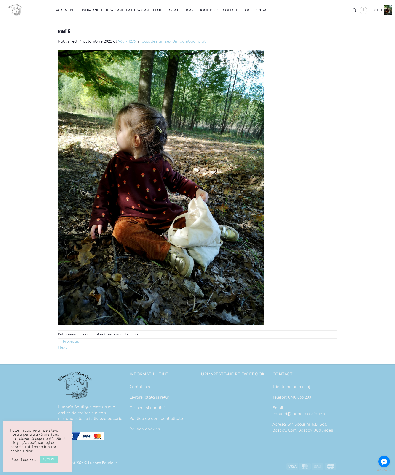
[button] (363, 10)
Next (65, 347)
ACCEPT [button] (48, 459)
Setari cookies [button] (23, 459)
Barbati (172, 10)
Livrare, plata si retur (149, 397)
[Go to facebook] (384, 461)
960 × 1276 (127, 41)
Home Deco (208, 10)
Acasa (61, 10)
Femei (158, 10)
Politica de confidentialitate (156, 419)
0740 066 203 (299, 397)
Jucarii (189, 10)
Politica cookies (145, 429)
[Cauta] (354, 10)
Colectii (230, 10)
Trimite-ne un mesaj (291, 387)
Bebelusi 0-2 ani (84, 10)
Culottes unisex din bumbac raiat (173, 41)
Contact (261, 10)
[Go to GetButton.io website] (384, 470)
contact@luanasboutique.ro (299, 414)
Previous (68, 341)
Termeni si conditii (147, 408)
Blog (245, 10)
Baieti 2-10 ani (138, 10)
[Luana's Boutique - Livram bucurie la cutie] (26, 10)
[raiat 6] (161, 187)
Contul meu (141, 387)
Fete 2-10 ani (112, 10)
